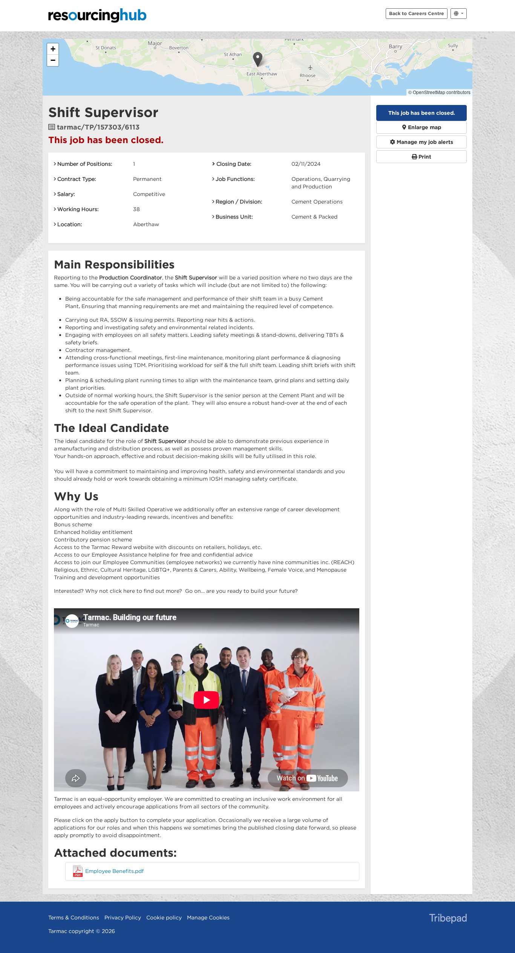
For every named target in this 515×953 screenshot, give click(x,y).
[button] (257, 59)
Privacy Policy (122, 917)
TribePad (448, 919)
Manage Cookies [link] (208, 917)
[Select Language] (459, 13)
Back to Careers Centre (416, 13)
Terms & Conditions (73, 917)
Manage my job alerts (424, 142)
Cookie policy (164, 917)
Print (424, 156)
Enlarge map (423, 127)
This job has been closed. (421, 112)
